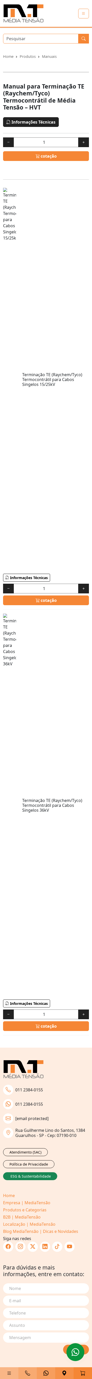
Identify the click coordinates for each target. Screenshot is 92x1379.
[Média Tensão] (23, 13)
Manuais (49, 56)
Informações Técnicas (32, 122)
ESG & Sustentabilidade (30, 1176)
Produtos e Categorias (25, 1210)
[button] (9, 1373)
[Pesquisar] (83, 39)
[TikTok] (57, 1247)
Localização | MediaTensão (29, 1224)
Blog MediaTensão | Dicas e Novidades (40, 1231)
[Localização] (64, 1373)
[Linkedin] (45, 1247)
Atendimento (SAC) (25, 1152)
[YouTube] (69, 1247)
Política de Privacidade (28, 1164)
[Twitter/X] (33, 1247)
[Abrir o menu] (83, 13)
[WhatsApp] (46, 1373)
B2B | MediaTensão (22, 1217)
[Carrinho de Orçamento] (83, 1373)
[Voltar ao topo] (75, 1352)
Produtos (28, 56)
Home (8, 56)
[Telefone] (27, 1373)
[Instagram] (20, 1247)
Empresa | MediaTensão (26, 1203)
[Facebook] (8, 1247)
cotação (48, 156)
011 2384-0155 (29, 1090)
